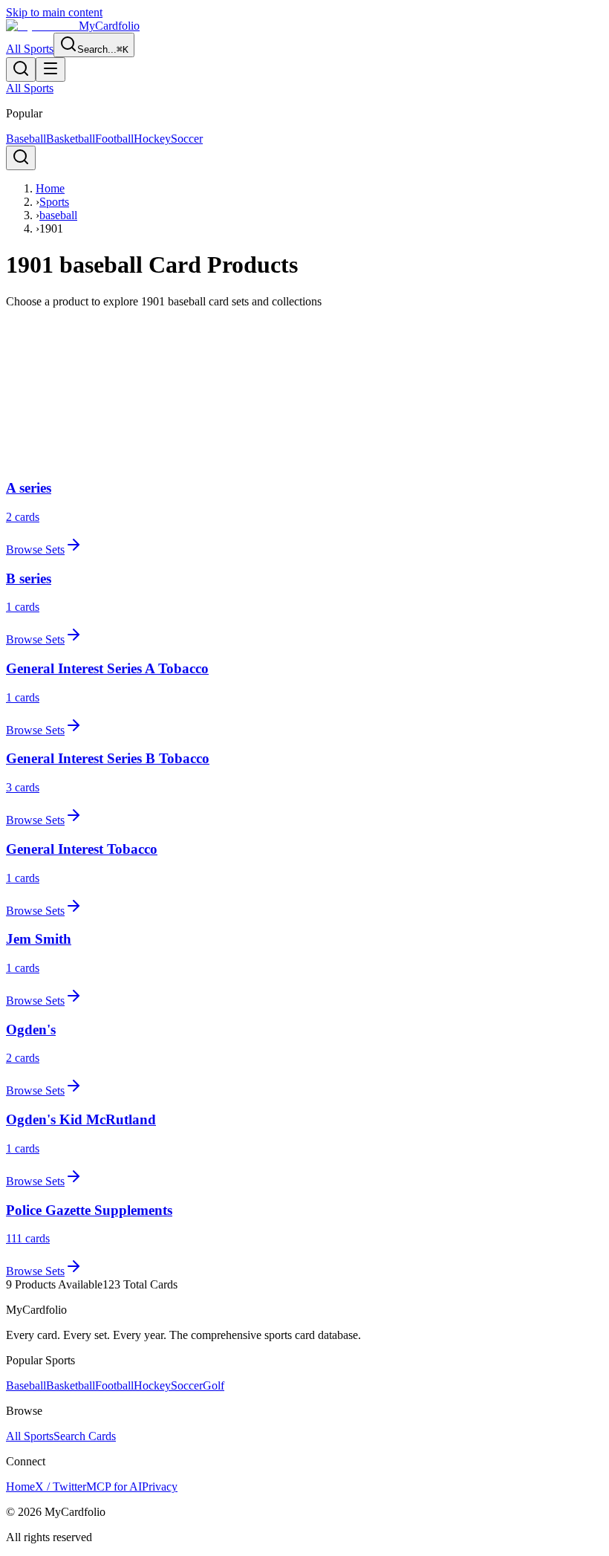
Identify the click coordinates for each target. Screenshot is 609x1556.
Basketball (70, 138)
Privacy (160, 1486)
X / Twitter (60, 1486)
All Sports (29, 48)
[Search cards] (21, 69)
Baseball (26, 138)
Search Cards (84, 1436)
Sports (54, 201)
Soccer (187, 138)
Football (114, 138)
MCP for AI (114, 1486)
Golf (213, 1385)
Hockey (152, 138)
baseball (58, 215)
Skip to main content (54, 12)
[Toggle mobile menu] (50, 69)
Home (50, 188)
